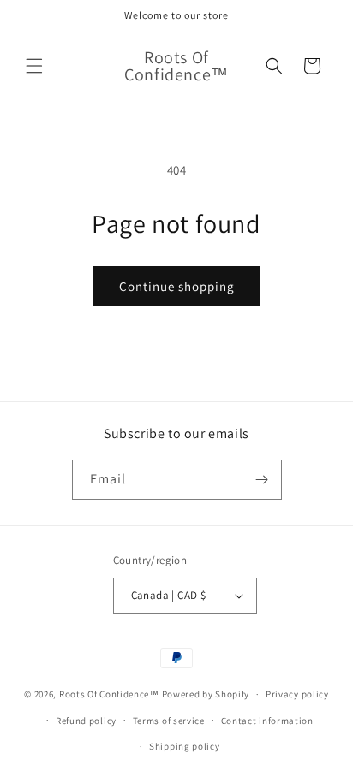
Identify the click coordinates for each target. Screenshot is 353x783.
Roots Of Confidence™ (109, 694)
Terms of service (169, 721)
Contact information (267, 721)
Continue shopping (177, 286)
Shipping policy (184, 746)
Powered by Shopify (206, 694)
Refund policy (86, 721)
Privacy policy (297, 694)
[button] (34, 66)
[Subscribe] (262, 480)
